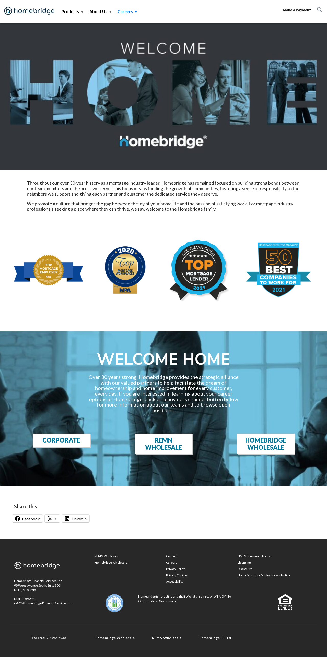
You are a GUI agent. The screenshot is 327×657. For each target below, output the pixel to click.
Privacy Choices (177, 575)
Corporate (61, 440)
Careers (171, 562)
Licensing (244, 562)
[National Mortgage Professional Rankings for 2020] (48, 269)
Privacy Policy (175, 569)
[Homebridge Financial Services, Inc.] (29, 11)
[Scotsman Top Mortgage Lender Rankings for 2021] (198, 269)
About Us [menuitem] (100, 11)
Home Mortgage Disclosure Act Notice (264, 575)
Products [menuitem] (73, 11)
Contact (171, 556)
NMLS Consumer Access (255, 556)
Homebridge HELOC (215, 638)
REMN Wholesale (163, 443)
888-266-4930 (56, 638)
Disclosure (245, 569)
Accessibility (174, 581)
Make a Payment (297, 10)
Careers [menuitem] (128, 11)
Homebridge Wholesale (265, 443)
